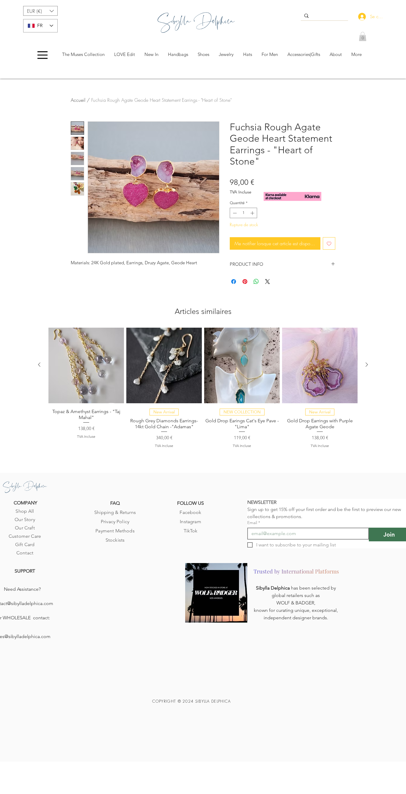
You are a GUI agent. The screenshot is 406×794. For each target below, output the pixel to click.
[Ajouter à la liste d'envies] (329, 243)
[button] (40, 11)
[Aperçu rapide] (86, 365)
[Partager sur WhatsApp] (256, 281)
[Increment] (252, 213)
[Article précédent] (39, 364)
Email (253, 522)
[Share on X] (267, 281)
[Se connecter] (360, 16)
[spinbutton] (243, 213)
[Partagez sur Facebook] (233, 281)
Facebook (190, 512)
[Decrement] (234, 213)
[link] (362, 36)
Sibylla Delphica (273, 588)
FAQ (115, 503)
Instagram (190, 521)
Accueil (78, 100)
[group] (203, 390)
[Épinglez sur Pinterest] (244, 281)
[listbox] (40, 11)
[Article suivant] (366, 364)
